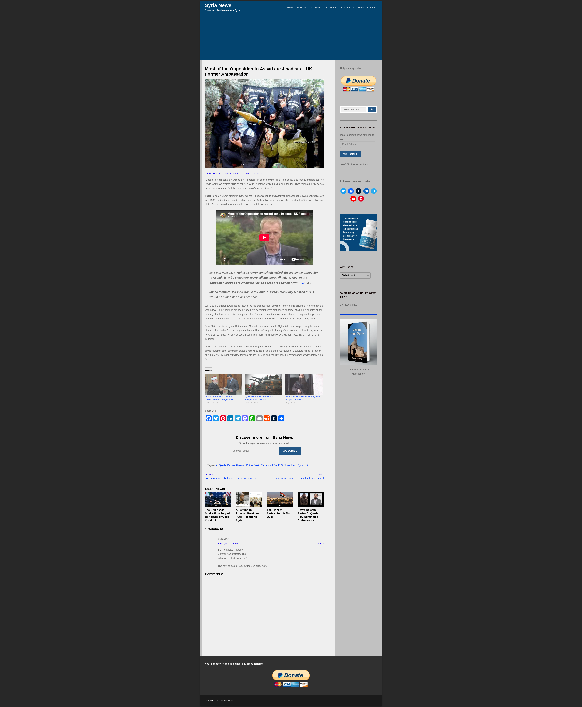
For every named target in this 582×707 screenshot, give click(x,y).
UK (306, 465)
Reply (321, 544)
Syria (245, 173)
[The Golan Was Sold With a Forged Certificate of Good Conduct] (218, 499)
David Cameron (262, 465)
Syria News (218, 5)
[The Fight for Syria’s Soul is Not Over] (280, 499)
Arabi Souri (231, 173)
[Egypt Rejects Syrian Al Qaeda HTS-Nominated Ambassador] (311, 499)
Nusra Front (290, 465)
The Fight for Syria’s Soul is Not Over (279, 513)
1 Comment (259, 173)
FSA (303, 282)
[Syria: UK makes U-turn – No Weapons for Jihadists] (263, 384)
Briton (249, 465)
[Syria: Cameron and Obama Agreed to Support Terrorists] (304, 384)
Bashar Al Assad (236, 465)
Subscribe (289, 450)
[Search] (372, 109)
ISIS (280, 465)
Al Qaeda (221, 465)
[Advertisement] (291, 37)
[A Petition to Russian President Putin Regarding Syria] (249, 499)
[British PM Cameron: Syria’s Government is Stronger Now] (223, 384)
